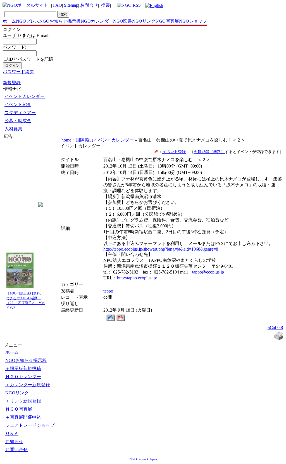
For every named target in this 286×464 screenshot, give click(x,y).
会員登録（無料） (209, 151)
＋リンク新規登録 (23, 401)
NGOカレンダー (97, 21)
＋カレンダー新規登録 (27, 384)
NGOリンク (144, 21)
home (66, 140)
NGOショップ (193, 21)
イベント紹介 (17, 104)
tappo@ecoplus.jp (208, 272)
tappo (108, 291)
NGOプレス (27, 21)
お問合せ (89, 5)
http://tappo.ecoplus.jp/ (137, 277)
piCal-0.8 (274, 327)
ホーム (9, 21)
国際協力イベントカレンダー (105, 140)
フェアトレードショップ (29, 425)
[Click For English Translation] (154, 5)
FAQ (57, 5)
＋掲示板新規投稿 (23, 368)
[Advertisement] (20, 173)
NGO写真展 (167, 21)
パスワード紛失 (18, 71)
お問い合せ (16, 449)
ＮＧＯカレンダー (23, 376)
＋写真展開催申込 (23, 417)
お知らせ (14, 441)
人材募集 (13, 128)
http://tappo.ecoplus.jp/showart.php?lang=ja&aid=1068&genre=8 (160, 249)
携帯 (105, 5)
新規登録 (12, 82)
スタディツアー (20, 112)
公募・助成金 (17, 120)
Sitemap (71, 5)
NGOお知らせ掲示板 (60, 21)
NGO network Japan (143, 459)
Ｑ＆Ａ (11, 433)
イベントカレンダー (24, 96)
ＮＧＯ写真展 (18, 409)
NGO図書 (122, 21)
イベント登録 (174, 151)
